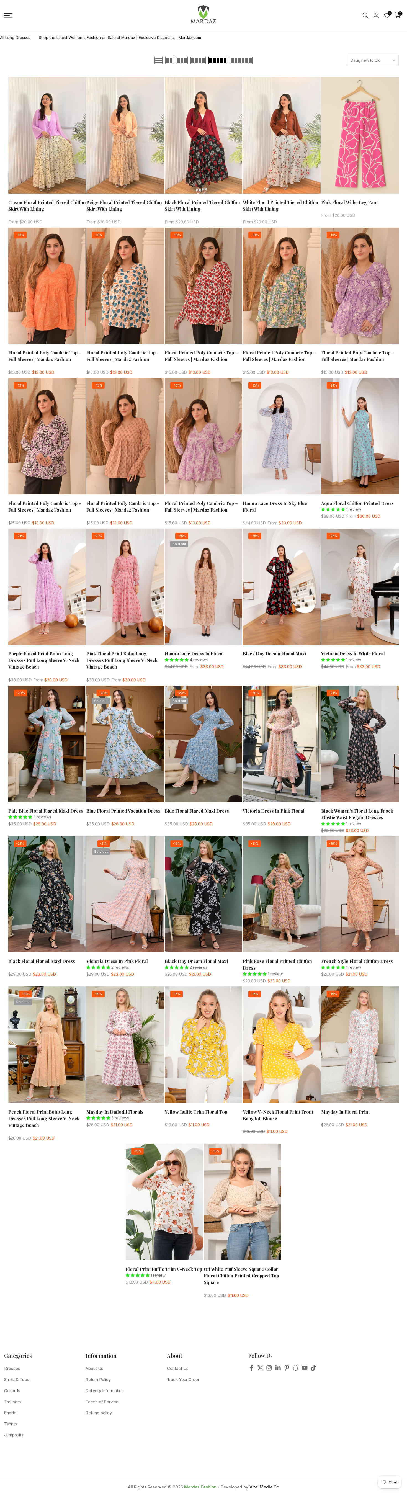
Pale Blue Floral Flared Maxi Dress (45, 811)
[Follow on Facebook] (251, 1369)
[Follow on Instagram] (269, 1369)
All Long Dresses (15, 37)
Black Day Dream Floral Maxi (274, 653)
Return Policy (98, 1379)
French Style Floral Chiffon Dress (357, 961)
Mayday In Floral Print (345, 1112)
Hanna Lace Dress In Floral (194, 653)
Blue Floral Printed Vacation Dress (123, 811)
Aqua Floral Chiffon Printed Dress (357, 503)
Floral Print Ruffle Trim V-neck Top (164, 1269)
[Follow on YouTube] (305, 1369)
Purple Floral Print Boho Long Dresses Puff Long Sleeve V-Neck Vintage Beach (43, 660)
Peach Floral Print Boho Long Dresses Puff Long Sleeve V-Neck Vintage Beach (43, 1118)
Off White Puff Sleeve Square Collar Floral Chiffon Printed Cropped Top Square (241, 1275)
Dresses (12, 1368)
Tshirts (10, 1423)
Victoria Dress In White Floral (353, 653)
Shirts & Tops (16, 1379)
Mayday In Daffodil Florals (114, 1112)
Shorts (10, 1412)
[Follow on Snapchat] (296, 1369)
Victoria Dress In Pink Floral (273, 811)
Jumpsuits (14, 1435)
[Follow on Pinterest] (287, 1369)
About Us (94, 1368)
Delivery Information (105, 1390)
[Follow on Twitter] (260, 1369)
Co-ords (12, 1390)
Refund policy (99, 1412)
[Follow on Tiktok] (313, 1369)
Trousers (12, 1401)
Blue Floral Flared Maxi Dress (197, 811)
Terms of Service (102, 1401)
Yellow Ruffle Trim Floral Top (196, 1112)
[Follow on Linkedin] (278, 1369)
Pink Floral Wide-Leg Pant (349, 202)
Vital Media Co (264, 1487)
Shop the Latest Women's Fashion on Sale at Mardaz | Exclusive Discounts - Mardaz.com (120, 37)
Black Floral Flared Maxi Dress (41, 961)
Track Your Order (183, 1379)
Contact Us (178, 1368)
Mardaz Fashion (200, 1487)
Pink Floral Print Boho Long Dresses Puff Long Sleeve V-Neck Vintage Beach (122, 660)
